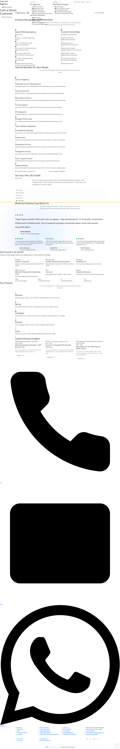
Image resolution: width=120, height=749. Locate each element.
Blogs (83, 2)
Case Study (20, 738)
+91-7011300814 (99, 13)
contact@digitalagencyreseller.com (95, 732)
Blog (18, 731)
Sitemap (73, 747)
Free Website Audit (22, 732)
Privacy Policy (43, 738)
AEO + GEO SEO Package (62, 8)
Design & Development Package (64, 13)
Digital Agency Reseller (92, 734)
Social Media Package (62, 10)
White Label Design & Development (43, 13)
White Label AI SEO (39, 8)
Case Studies (77, 2)
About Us (19, 727)
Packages (19, 734)
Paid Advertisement (39, 22)
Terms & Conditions (45, 740)
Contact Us (88, 2)
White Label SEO (38, 6)
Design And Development (40, 24)
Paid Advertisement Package (63, 11)
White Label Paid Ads (39, 11)
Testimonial (20, 729)
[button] (41, 2)
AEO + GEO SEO (38, 19)
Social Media (37, 21)
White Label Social (38, 10)
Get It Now (21, 200)
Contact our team (42, 171)
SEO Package (59, 6)
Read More (19, 355)
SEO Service (37, 17)
